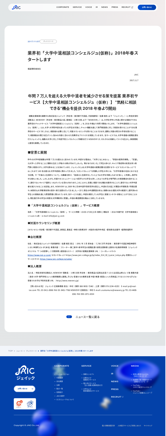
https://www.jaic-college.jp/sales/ (56, 259)
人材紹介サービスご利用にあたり (129, 425)
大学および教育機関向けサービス (123, 17)
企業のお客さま (58, 17)
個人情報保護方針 (108, 425)
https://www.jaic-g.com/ (39, 255)
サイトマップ (148, 425)
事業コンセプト (35, 17)
